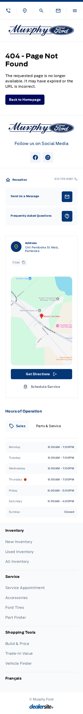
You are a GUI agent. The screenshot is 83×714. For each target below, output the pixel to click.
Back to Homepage (25, 99)
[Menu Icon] (74, 10)
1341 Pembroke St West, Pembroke (42, 249)
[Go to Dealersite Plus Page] (41, 706)
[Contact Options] (58, 10)
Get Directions (41, 375)
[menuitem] (41, 549)
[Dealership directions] (41, 321)
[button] (8, 10)
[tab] (17, 426)
